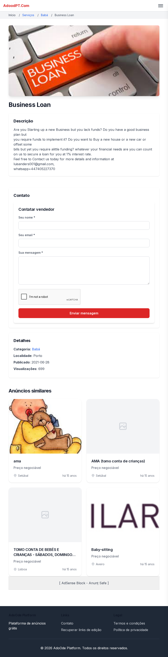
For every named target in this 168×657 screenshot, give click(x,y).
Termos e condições (129, 623)
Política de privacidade (131, 630)
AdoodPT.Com (16, 5)
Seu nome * (26, 217)
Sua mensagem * (30, 252)
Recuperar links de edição (81, 630)
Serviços (28, 15)
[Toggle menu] (161, 6)
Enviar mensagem (84, 313)
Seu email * (26, 235)
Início (12, 15)
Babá (44, 15)
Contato (67, 623)
